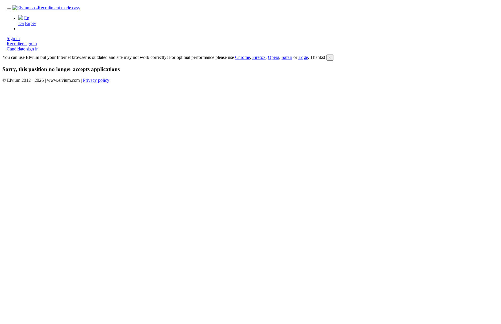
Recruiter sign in (22, 43)
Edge (303, 57)
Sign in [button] (13, 38)
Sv (33, 23)
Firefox (259, 57)
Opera (273, 57)
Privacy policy (96, 80)
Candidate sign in (23, 48)
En (27, 23)
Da (21, 23)
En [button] (26, 18)
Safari (287, 57)
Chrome (242, 57)
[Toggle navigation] (9, 9)
